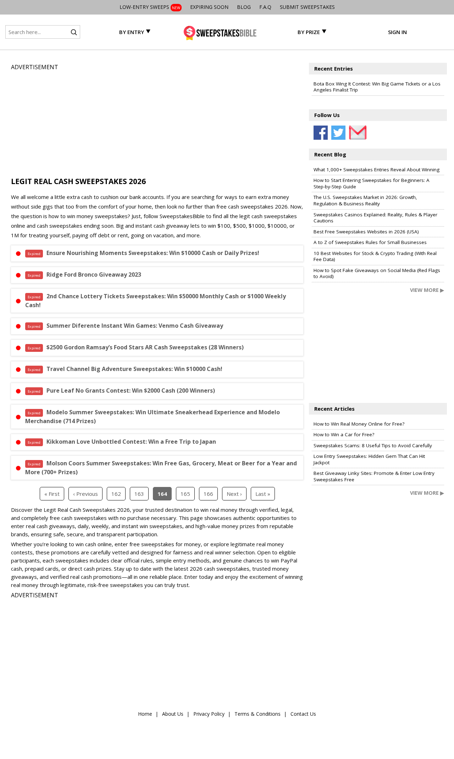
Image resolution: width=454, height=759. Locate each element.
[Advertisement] (157, 121)
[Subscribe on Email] (356, 133)
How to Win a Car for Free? (344, 434)
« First (52, 493)
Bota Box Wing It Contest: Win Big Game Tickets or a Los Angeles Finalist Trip (377, 87)
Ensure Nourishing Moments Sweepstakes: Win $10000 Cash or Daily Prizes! (143, 253)
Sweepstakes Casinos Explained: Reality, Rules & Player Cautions (375, 217)
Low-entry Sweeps (150, 7)
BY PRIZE (309, 31)
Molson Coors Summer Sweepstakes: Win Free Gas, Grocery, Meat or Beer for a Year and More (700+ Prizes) (161, 467)
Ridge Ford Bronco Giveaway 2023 (84, 274)
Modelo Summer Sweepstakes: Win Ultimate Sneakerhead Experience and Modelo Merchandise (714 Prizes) (152, 416)
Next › (234, 493)
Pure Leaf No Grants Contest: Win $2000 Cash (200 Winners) (121, 390)
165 (185, 493)
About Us (172, 713)
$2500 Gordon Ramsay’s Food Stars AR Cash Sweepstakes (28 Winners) (136, 347)
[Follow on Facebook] (321, 133)
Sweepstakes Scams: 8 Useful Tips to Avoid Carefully (373, 445)
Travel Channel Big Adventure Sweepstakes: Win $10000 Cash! (125, 369)
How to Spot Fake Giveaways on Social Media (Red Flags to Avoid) (377, 273)
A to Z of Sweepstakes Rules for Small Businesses (370, 242)
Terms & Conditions (257, 713)
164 (162, 493)
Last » (262, 493)
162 (116, 493)
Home (145, 713)
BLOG (244, 7)
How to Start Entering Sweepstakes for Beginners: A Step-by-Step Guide (372, 183)
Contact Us (303, 713)
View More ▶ (427, 290)
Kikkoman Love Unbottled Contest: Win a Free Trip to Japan (122, 441)
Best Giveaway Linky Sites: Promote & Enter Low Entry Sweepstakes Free (374, 476)
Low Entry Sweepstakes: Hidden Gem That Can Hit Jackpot (369, 459)
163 (139, 493)
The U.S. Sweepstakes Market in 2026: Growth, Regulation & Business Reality (365, 200)
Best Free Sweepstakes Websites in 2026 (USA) (366, 231)
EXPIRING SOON (209, 7)
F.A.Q (265, 7)
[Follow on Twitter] (338, 133)
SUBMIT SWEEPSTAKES (307, 7)
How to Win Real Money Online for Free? (359, 424)
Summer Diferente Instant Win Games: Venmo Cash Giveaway (125, 325)
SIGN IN (397, 31)
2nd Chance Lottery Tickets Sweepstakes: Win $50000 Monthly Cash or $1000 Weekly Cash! (155, 300)
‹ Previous (85, 493)
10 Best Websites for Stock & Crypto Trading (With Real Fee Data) (375, 256)
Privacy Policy (209, 713)
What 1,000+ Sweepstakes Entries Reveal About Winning (376, 169)
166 (208, 493)
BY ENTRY (131, 31)
